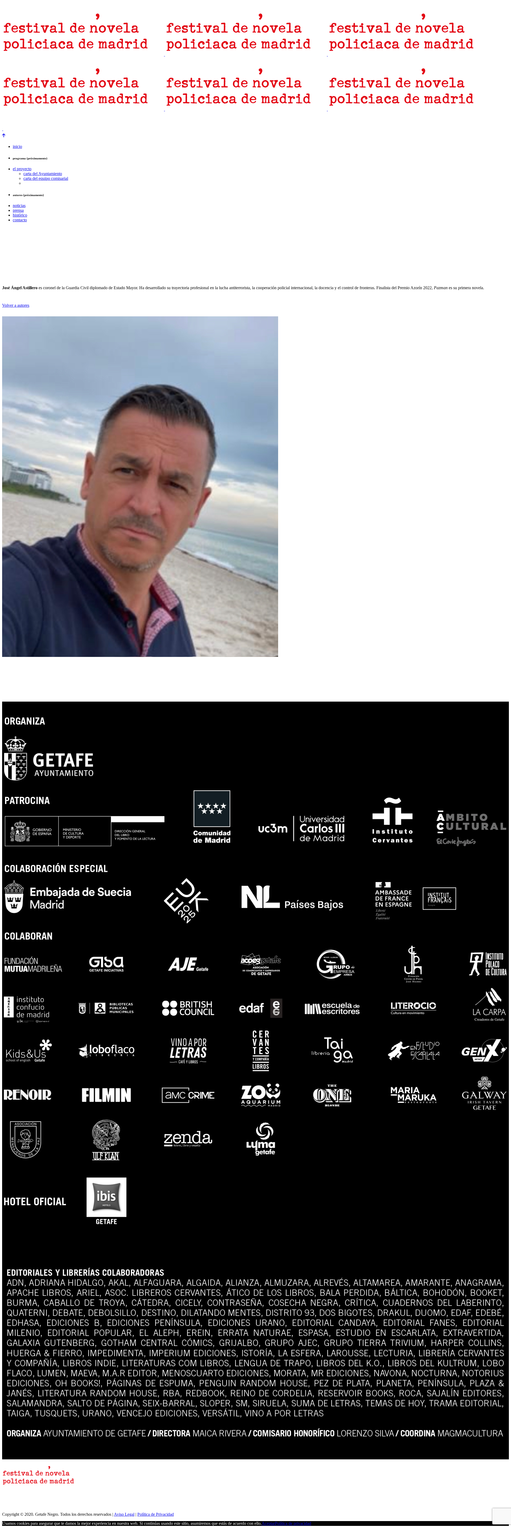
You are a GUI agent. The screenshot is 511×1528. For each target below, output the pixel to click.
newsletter (28, 120)
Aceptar (268, 1523)
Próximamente (85, 120)
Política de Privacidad (155, 1514)
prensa (8, 120)
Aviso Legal (124, 1514)
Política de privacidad (293, 1523)
